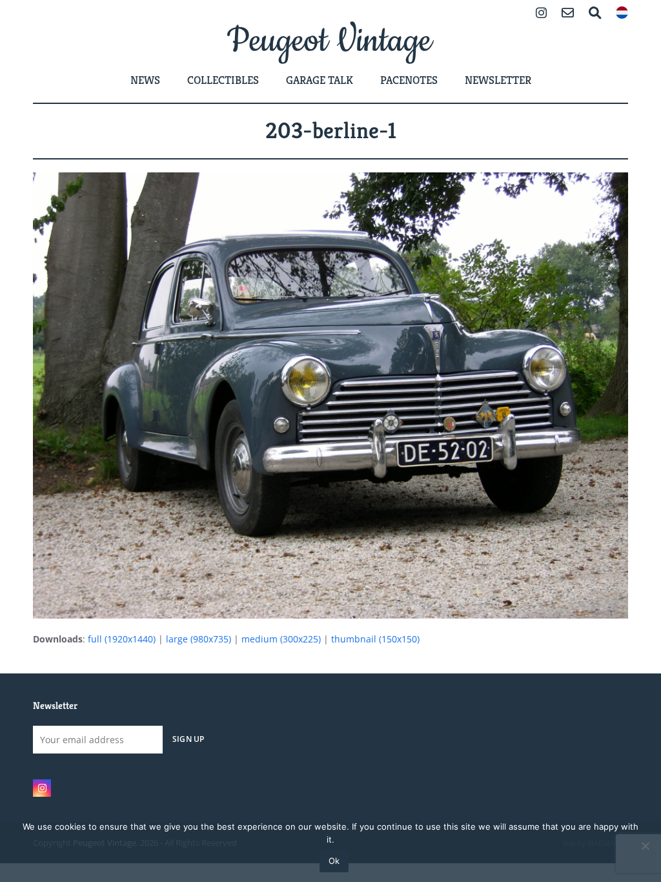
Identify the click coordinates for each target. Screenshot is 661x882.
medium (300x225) (281, 639)
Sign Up (188, 738)
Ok (334, 861)
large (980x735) (198, 639)
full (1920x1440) (122, 639)
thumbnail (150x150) (375, 639)
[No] (644, 845)
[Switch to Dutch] (622, 13)
